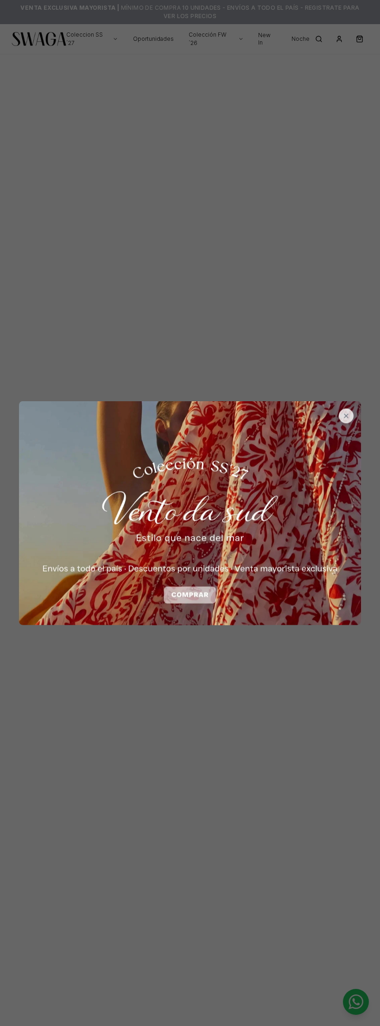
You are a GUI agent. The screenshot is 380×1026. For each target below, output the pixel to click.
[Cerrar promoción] (346, 416)
